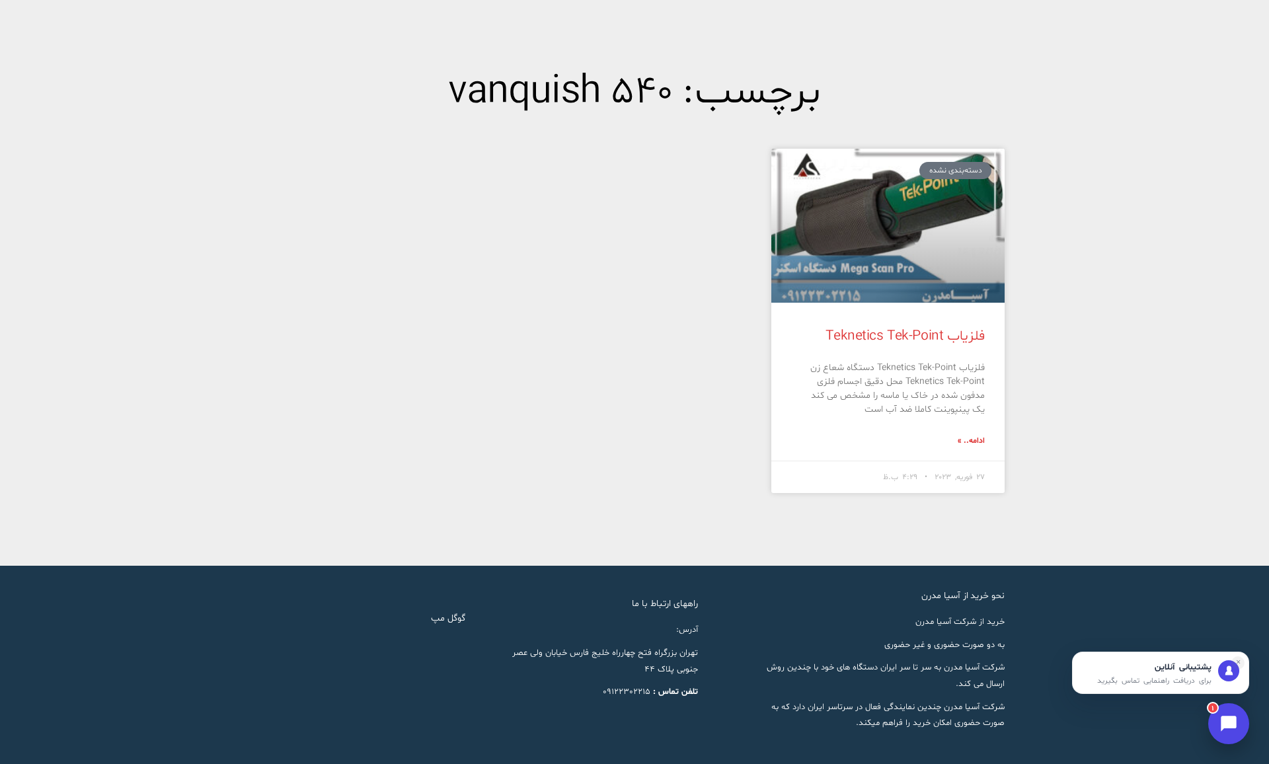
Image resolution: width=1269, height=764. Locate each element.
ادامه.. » (971, 441)
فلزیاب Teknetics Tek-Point (905, 336)
